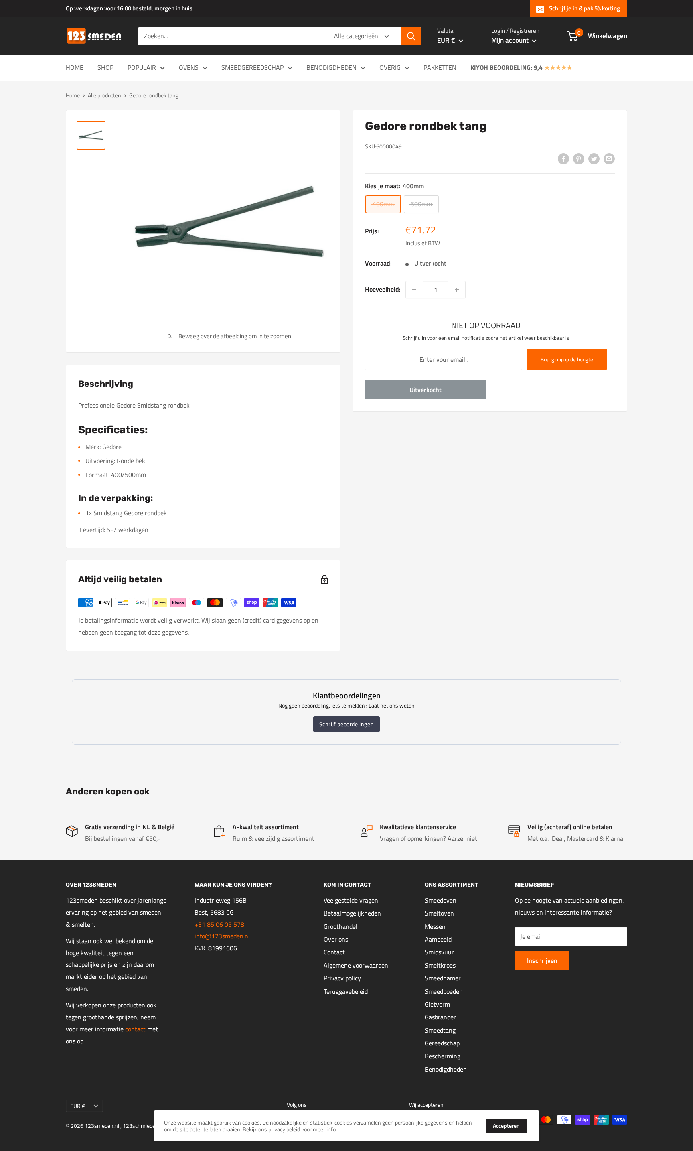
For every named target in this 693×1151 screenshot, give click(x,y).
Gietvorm (437, 1004)
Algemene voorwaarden (356, 965)
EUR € (77, 1106)
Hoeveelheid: (383, 289)
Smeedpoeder (443, 991)
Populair (142, 67)
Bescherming (442, 1056)
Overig (390, 67)
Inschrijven (542, 960)
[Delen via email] (609, 158)
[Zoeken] (411, 36)
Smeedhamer (443, 978)
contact (136, 1029)
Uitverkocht (425, 389)
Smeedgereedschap (252, 67)
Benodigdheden (331, 67)
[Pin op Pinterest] (578, 158)
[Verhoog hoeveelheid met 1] (456, 289)
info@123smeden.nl (222, 936)
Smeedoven (440, 900)
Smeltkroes (440, 965)
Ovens (189, 67)
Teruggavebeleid (346, 991)
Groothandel (340, 926)
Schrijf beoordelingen (346, 724)
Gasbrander (440, 1017)
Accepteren (506, 1125)
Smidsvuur (439, 952)
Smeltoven (439, 913)
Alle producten (104, 95)
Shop (105, 67)
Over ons (336, 939)
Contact (334, 952)
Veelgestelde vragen (351, 900)
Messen (435, 926)
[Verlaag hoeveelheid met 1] (414, 289)
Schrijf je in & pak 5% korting (584, 8)
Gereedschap (442, 1043)
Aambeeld (438, 939)
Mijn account (510, 40)
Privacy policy (342, 978)
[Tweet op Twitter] (594, 158)
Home (74, 67)
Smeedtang (440, 1030)
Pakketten (440, 67)
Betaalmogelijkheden (352, 913)
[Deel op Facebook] (563, 158)
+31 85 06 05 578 (219, 924)
